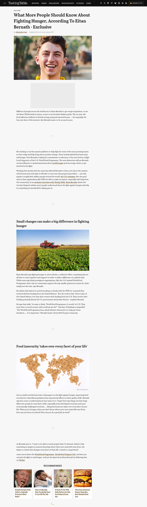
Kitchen (80, 3)
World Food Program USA (65, 454)
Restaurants (68, 3)
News (44, 3)
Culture (17, 10)
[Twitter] (105, 3)
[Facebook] (101, 3)
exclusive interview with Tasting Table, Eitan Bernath (55, 182)
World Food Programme (44, 454)
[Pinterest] (112, 3)
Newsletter (137, 3)
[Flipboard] (108, 3)
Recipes (35, 3)
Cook (88, 3)
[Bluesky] (115, 3)
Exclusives (54, 3)
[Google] (123, 3)
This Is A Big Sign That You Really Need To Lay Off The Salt (42, 492)
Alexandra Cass (21, 32)
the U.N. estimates (68, 176)
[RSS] (126, 3)
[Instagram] (119, 3)
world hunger (57, 163)
